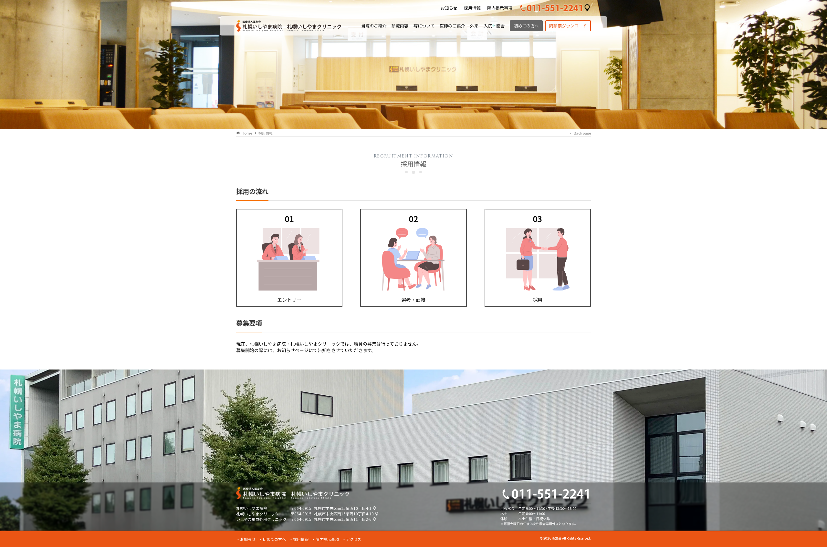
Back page (582, 133)
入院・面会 (494, 26)
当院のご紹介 (373, 26)
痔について (424, 26)
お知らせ (449, 8)
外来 (474, 26)
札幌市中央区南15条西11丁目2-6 (343, 519)
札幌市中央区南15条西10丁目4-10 (344, 513)
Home (247, 133)
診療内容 (400, 26)
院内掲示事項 (499, 8)
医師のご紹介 (452, 26)
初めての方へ (526, 26)
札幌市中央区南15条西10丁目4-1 (343, 508)
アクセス (353, 539)
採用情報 (472, 8)
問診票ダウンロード (568, 26)
